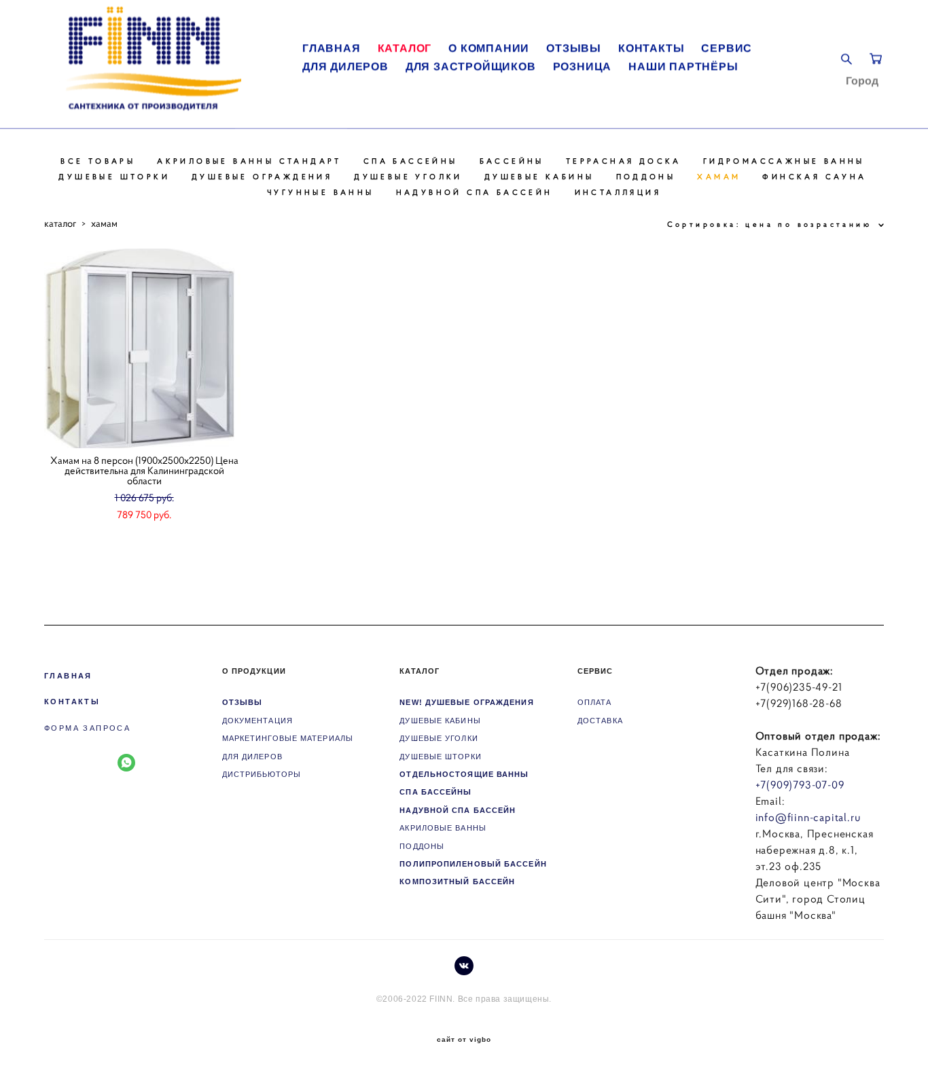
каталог (60, 223)
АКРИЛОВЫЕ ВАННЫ (442, 828)
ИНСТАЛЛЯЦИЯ (618, 192)
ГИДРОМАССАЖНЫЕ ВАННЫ (784, 161)
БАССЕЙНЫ (512, 161)
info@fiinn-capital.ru (808, 817)
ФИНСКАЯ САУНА (814, 176)
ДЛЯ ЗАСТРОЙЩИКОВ (471, 66)
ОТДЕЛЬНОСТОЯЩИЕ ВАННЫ (464, 774)
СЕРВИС (726, 48)
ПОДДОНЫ (646, 176)
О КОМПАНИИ (488, 48)
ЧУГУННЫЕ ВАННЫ (320, 192)
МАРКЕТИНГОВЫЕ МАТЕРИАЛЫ (287, 738)
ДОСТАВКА (600, 720)
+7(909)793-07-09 (799, 784)
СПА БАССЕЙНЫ (410, 161)
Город (862, 80)
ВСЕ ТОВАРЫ (97, 161)
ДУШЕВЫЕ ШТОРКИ (114, 176)
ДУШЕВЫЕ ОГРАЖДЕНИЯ (262, 176)
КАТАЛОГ (405, 48)
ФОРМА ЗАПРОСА (87, 728)
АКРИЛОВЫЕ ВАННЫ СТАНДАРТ (249, 161)
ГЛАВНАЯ (331, 48)
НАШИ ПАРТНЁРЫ (683, 66)
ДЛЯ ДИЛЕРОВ (345, 66)
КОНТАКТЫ (651, 48)
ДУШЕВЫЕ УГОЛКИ (408, 176)
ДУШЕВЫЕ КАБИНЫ (539, 176)
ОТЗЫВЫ (573, 48)
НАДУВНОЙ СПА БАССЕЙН (474, 192)
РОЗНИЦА (582, 66)
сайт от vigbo (464, 1039)
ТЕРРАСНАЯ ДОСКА (623, 161)
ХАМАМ (718, 176)
